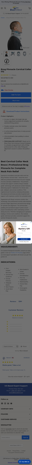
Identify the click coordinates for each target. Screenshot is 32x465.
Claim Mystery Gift (24, 239)
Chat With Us (25, 461)
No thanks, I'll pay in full (24, 241)
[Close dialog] (30, 222)
